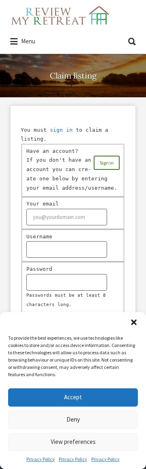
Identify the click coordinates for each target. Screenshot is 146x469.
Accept (73, 397)
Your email (42, 204)
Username (39, 236)
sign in (61, 130)
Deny (73, 419)
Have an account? (52, 151)
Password (39, 269)
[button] (134, 322)
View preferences (73, 441)
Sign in (107, 163)
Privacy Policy (40, 459)
